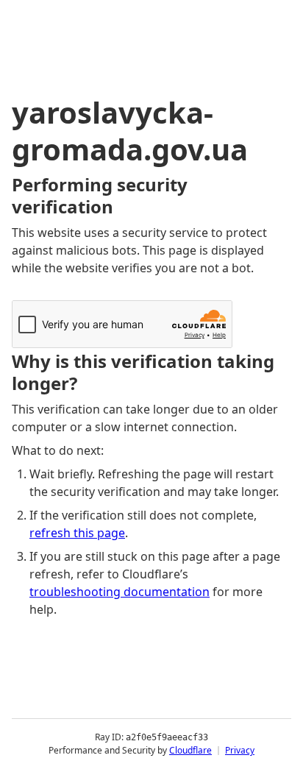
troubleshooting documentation (119, 592)
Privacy (239, 750)
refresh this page (77, 533)
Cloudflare (190, 750)
